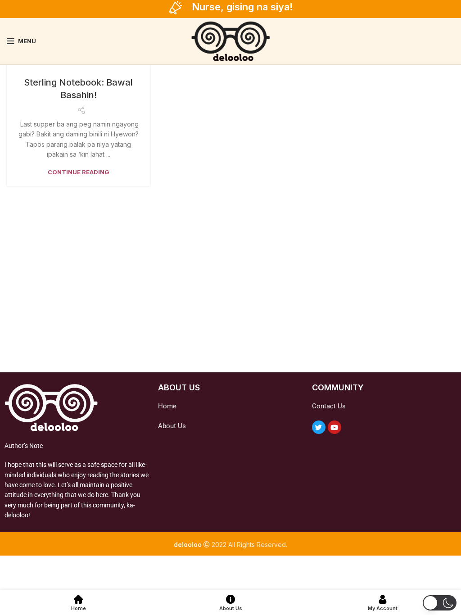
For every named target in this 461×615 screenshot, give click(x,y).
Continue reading (78, 172)
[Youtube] (334, 427)
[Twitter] (318, 427)
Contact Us (329, 406)
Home (167, 406)
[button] (439, 602)
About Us (172, 426)
